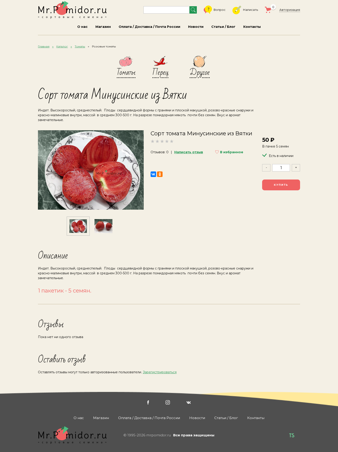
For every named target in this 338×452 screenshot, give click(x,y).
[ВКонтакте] (153, 174)
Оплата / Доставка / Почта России (149, 27)
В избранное (231, 152)
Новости (195, 27)
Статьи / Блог (223, 27)
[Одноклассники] (160, 174)
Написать (250, 10)
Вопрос (220, 10)
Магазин (103, 27)
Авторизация (289, 10)
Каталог (62, 46)
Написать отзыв (188, 152)
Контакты (252, 27)
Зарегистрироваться (160, 372)
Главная (43, 46)
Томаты (80, 46)
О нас (82, 27)
